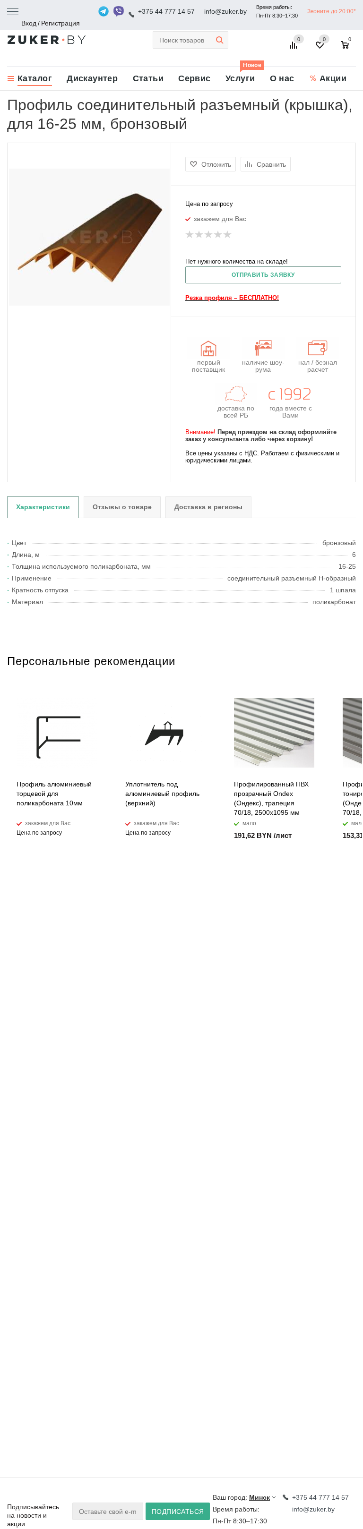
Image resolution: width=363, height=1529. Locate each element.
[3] (209, 234)
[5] (228, 234)
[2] (199, 234)
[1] (190, 234)
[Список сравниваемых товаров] (295, 48)
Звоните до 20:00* (331, 11)
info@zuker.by (225, 11)
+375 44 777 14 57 (166, 11)
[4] (218, 234)
